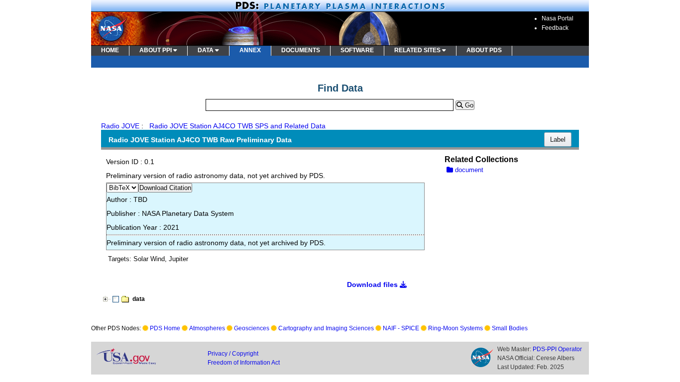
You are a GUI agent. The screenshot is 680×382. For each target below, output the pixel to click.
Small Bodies (510, 328)
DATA (206, 50)
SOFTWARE (357, 50)
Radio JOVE (120, 126)
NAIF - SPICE (401, 328)
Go (468, 105)
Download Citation (165, 187)
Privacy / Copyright (233, 353)
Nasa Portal (557, 18)
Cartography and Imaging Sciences (326, 328)
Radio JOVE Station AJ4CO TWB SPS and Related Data (237, 126)
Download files (373, 284)
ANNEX (250, 50)
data (138, 298)
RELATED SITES (418, 50)
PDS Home (165, 328)
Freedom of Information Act (244, 362)
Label (558, 139)
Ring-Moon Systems (455, 328)
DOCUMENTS (300, 50)
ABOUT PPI (156, 50)
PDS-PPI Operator (557, 349)
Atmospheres (207, 328)
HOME (110, 50)
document (468, 170)
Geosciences (251, 328)
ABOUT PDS (484, 50)
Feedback (555, 27)
